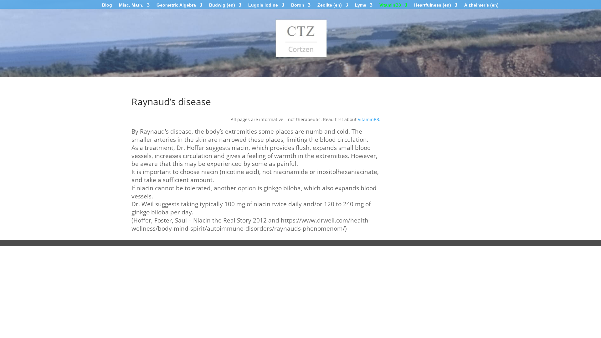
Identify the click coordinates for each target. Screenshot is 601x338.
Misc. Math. (131, 5)
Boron (297, 5)
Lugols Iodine (263, 5)
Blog (107, 5)
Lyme (360, 5)
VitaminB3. (369, 119)
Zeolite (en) (329, 5)
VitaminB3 (390, 5)
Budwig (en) (222, 5)
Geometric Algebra (176, 5)
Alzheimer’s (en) (481, 5)
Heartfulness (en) (432, 5)
